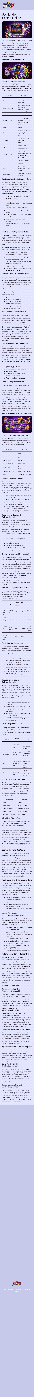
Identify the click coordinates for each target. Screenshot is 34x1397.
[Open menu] (18, 5)
